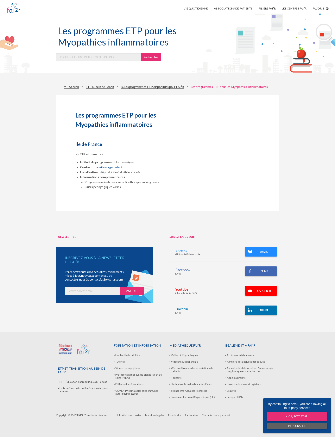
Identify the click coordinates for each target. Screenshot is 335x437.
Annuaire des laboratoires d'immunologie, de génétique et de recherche (250, 370)
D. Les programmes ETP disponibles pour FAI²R (152, 86)
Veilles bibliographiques (184, 355)
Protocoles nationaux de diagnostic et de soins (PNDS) (138, 376)
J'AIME (264, 271)
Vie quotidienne (196, 8)
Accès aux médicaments (240, 355)
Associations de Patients (233, 8)
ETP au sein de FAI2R (100, 86)
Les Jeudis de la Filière (127, 355)
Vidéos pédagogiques (127, 368)
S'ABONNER (264, 290)
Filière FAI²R (267, 8)
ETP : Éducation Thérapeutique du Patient (83, 381)
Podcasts (176, 377)
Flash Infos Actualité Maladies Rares (191, 384)
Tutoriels (120, 361)
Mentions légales (154, 415)
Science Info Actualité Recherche (189, 390)
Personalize (297, 426)
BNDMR (231, 390)
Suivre (264, 310)
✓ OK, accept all (297, 416)
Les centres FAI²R (294, 8)
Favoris (318, 8)
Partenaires (191, 415)
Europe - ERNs (235, 397)
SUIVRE (264, 251)
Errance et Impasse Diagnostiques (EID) (193, 397)
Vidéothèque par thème (184, 361)
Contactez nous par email (216, 415)
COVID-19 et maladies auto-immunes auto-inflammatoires (136, 392)
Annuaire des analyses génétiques (246, 361)
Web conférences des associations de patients (192, 370)
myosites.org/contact (108, 167)
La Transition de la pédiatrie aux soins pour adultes (84, 390)
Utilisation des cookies (128, 415)
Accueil (74, 86)
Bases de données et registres (244, 384)
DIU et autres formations (129, 384)
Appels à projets (236, 377)
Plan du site (174, 415)
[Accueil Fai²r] (23, 8)
